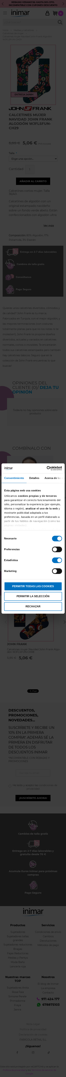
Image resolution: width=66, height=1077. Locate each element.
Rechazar (33, 606)
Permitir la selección (33, 596)
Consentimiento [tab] (14, 478)
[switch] (57, 550)
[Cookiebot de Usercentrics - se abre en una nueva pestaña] (47, 468)
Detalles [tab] (34, 478)
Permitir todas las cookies (33, 586)
